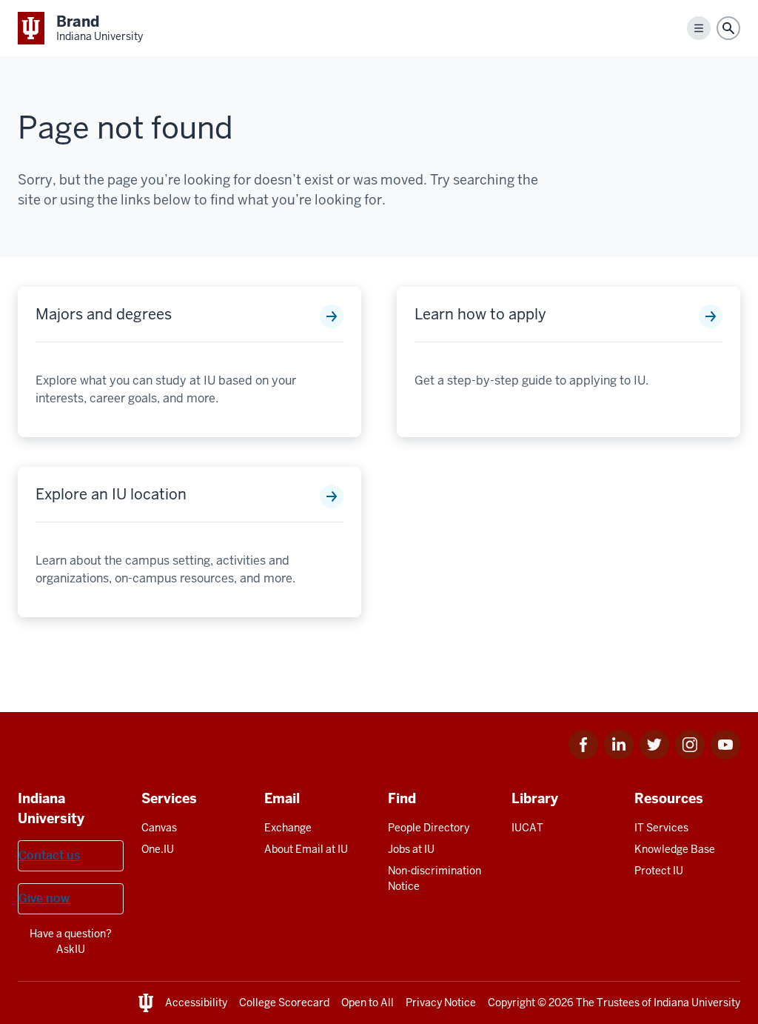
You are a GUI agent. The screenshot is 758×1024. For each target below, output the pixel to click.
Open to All (367, 1002)
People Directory (428, 827)
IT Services (661, 827)
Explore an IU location (111, 494)
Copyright (511, 1002)
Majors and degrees (104, 314)
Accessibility (196, 1002)
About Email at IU (306, 849)
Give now (44, 898)
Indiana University (697, 1002)
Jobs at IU (411, 849)
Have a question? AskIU (71, 941)
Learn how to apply (480, 314)
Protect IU (658, 870)
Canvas (159, 827)
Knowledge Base (674, 849)
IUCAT (527, 827)
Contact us (49, 855)
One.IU (157, 849)
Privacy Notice (441, 1002)
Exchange (288, 827)
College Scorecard (284, 1002)
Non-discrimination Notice (434, 878)
